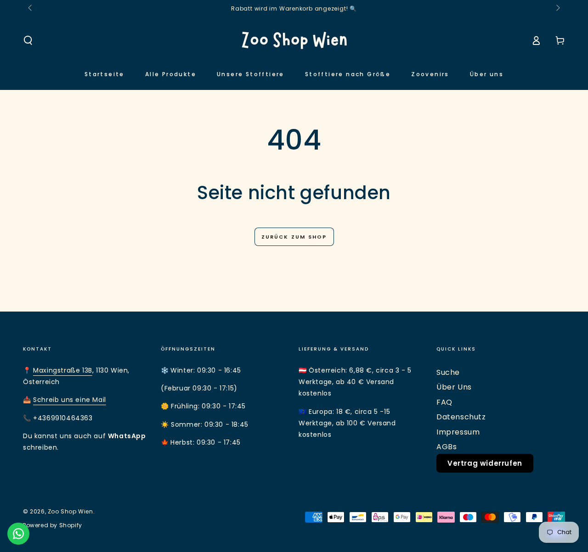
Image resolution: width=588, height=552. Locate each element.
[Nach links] (31, 8)
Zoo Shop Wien (70, 511)
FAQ (444, 402)
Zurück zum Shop (294, 236)
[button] (28, 40)
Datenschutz (461, 417)
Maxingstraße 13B (62, 370)
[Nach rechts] (557, 8)
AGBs (446, 446)
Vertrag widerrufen (484, 463)
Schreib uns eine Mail (69, 399)
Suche (448, 372)
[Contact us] (18, 534)
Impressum (458, 432)
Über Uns (454, 387)
